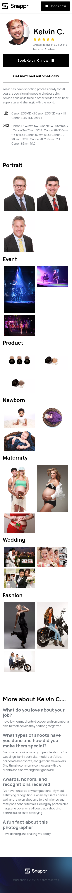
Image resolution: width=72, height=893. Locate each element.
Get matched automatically (36, 76)
